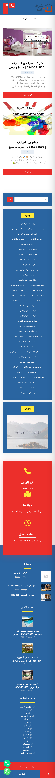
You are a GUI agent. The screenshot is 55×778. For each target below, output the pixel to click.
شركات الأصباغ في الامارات (27, 311)
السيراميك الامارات (27, 244)
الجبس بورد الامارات (18, 239)
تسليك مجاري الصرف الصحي (27, 280)
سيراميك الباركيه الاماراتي (18, 300)
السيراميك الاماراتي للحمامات (27, 254)
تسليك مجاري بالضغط (17, 285)
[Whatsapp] (7, 771)
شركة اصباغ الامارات (35, 336)
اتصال (26, 737)
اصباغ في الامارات (16, 229)
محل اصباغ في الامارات (18, 377)
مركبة (26, 710)
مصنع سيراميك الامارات (27, 387)
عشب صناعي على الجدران (27, 341)
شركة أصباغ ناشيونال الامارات (27, 331)
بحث (10, 199)
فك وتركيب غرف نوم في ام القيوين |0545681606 (27, 685)
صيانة (26, 719)
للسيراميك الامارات (38, 377)
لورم (26, 740)
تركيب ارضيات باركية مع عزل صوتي (27, 270)
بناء (26, 713)
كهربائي (15, 367)
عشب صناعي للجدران (27, 346)
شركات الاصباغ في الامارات (27, 316)
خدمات (26, 728)
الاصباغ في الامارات (37, 239)
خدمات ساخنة (26, 753)
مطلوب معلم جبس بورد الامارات (27, 393)
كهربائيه (19, 372)
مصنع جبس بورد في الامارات (27, 382)
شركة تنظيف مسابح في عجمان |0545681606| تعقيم (27, 632)
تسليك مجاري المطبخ (37, 285)
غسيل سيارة (26, 716)
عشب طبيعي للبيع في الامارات (27, 357)
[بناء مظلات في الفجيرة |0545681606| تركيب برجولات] (27, 648)
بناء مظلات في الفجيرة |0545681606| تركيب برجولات (27, 659)
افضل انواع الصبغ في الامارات (27, 234)
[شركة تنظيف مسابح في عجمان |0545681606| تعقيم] (27, 621)
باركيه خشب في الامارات (27, 265)
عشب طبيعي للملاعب (27, 362)
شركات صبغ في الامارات (27, 326)
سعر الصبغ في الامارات (18, 295)
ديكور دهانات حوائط (38, 295)
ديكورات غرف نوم (18, 290)
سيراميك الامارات (38, 300)
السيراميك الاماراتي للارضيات (27, 249)
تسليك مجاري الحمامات (27, 275)
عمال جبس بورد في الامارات (33, 367)
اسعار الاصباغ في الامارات (36, 229)
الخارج (26, 734)
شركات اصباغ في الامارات (27, 306)
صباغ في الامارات (17, 336)
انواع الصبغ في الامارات (27, 259)
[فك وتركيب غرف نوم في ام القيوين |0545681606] (27, 675)
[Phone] (7, 763)
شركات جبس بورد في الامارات (27, 321)
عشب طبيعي (14, 352)
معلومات (26, 743)
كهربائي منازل (32, 372)
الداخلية (26, 731)
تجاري (26, 722)
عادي (26, 725)
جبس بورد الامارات (36, 290)
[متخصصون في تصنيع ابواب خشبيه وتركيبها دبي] (43, 7)
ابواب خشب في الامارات (27, 224)
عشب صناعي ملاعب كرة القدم (35, 352)
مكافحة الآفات (26, 707)
